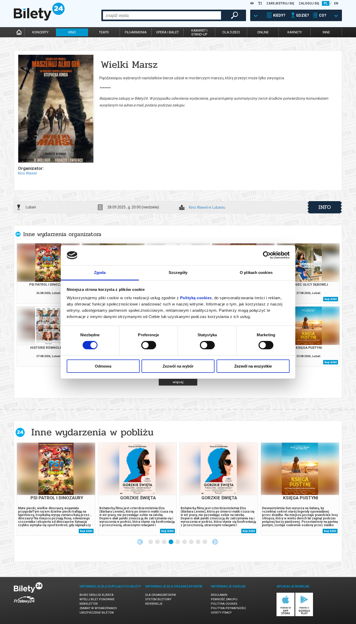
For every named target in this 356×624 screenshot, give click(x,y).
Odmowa (103, 366)
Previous (140, 542)
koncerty (40, 32)
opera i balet (167, 32)
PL (326, 3)
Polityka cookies (224, 603)
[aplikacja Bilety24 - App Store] (285, 615)
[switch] (148, 345)
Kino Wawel (27, 173)
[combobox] (162, 15)
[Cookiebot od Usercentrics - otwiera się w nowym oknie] (267, 255)
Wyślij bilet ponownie (96, 599)
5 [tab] (178, 542)
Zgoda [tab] (100, 272)
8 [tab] (198, 542)
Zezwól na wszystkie (253, 366)
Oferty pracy (221, 612)
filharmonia (136, 32)
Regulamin (219, 595)
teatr (104, 32)
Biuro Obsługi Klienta (96, 595)
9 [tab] (205, 542)
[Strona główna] (39, 19)
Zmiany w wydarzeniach (98, 608)
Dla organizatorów (160, 595)
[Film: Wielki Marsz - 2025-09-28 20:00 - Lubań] (56, 109)
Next (215, 542)
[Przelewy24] (24, 604)
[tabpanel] (56, 489)
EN (336, 3)
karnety (294, 32)
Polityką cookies (196, 298)
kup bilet (330, 299)
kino (72, 32)
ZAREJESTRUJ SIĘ (280, 3)
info (324, 207)
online (263, 32)
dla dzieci (231, 32)
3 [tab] (164, 542)
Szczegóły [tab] (178, 272)
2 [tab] (157, 542)
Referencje (153, 603)
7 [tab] (191, 542)
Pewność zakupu (224, 599)
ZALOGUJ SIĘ (309, 3)
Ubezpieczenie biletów (96, 612)
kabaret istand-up (199, 32)
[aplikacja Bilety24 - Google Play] (304, 615)
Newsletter (88, 603)
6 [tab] (184, 542)
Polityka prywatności (228, 608)
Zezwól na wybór (178, 366)
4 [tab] (171, 542)
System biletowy (158, 599)
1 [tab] (151, 542)
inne (326, 32)
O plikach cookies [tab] (256, 272)
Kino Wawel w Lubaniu (207, 207)
